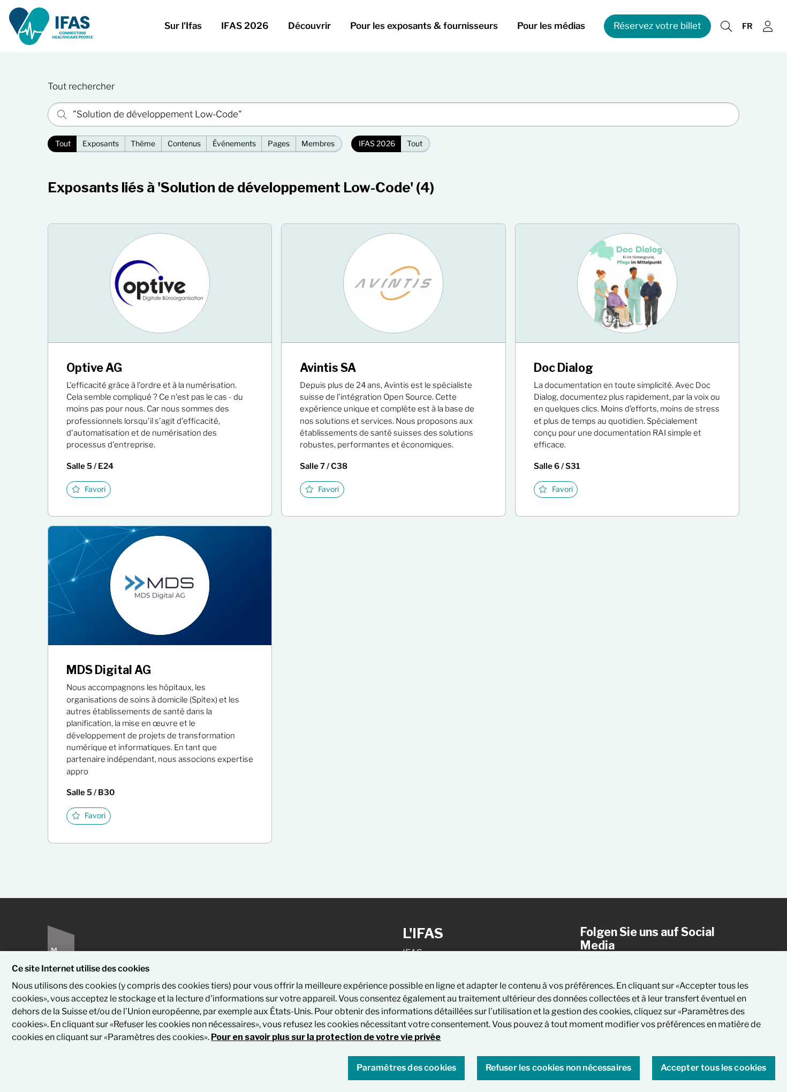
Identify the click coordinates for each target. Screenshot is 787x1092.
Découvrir (309, 25)
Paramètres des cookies (407, 1068)
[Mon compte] (768, 26)
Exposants (100, 143)
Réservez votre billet (657, 25)
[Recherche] (726, 26)
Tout (63, 143)
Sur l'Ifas (183, 25)
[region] (393, 1021)
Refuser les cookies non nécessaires (559, 1068)
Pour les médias (551, 25)
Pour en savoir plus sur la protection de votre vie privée (326, 1037)
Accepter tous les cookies (714, 1068)
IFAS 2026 (245, 25)
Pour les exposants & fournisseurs (424, 25)
